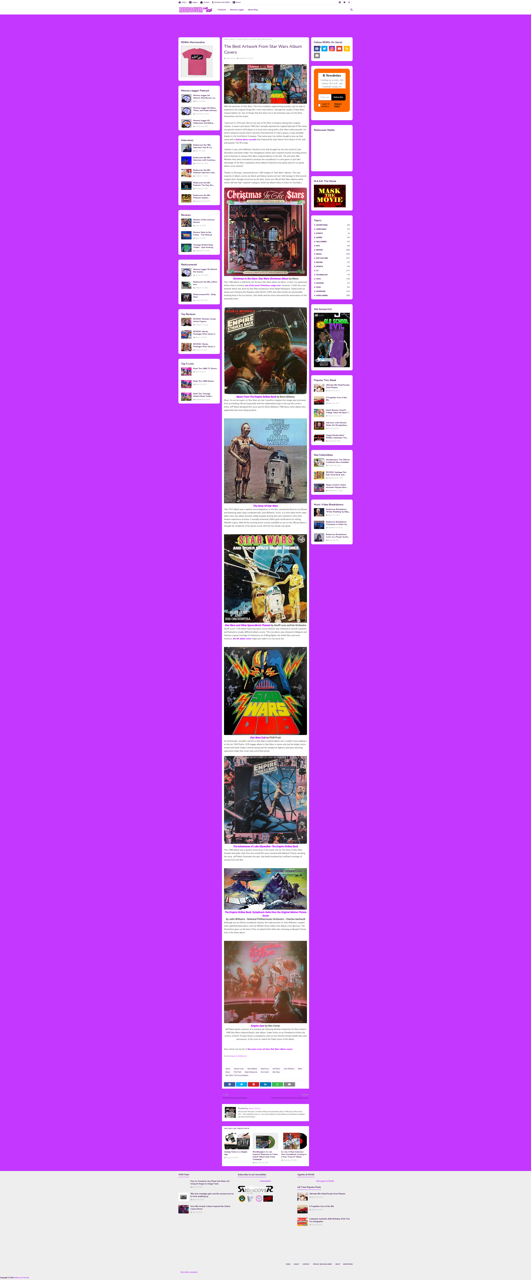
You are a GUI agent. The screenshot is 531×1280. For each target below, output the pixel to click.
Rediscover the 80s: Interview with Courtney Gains (204, 158)
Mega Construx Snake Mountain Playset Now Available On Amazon (336, 486)
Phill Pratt (237, 1072)
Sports (333, 266)
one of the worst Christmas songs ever (262, 285)
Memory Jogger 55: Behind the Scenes (205, 270)
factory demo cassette (246, 139)
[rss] (347, 48)
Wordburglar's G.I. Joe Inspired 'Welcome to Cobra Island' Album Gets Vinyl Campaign (265, 1156)
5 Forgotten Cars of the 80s (336, 398)
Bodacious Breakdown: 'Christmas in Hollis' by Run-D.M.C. (336, 523)
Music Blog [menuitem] (253, 10)
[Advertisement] (265, 25)
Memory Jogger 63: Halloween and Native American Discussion (203, 121)
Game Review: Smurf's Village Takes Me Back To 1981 (338, 411)
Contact (206, 2)
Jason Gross (230, 58)
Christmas (333, 229)
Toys (333, 279)
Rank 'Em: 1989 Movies (203, 381)
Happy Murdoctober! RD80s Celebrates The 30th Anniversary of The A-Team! (337, 436)
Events (333, 233)
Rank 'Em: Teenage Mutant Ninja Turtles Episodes (202, 394)
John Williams (289, 1069)
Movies (333, 250)
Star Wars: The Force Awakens (237, 1075)
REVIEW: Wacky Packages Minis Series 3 (204, 332)
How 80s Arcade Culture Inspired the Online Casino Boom (210, 1207)
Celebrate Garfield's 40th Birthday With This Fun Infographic (329, 1220)
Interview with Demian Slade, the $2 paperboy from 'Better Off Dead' (336, 424)
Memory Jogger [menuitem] (237, 10)
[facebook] (339, 2)
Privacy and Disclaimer (322, 1264)
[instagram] (349, 2)
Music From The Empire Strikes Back (256, 396)
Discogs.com (234, 1056)
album (232, 39)
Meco (300, 1069)
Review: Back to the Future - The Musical (202, 233)
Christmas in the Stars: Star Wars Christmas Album (261, 278)
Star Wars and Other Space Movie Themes (247, 625)
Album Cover (239, 1069)
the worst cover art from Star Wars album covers (270, 1049)
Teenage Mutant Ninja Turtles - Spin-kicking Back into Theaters (203, 246)
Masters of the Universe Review (204, 221)
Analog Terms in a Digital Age (235, 1153)
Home (184, 2)
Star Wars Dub (258, 737)
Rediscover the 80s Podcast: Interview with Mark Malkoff (203, 171)
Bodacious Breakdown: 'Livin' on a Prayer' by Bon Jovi (337, 535)
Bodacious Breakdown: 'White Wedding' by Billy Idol (337, 510)
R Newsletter (265, 1181)
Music (228, 1072)
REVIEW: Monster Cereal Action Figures (204, 320)
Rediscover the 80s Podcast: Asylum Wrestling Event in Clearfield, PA (201, 196)
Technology (333, 275)
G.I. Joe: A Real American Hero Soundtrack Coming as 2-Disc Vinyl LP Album (293, 1154)
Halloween (333, 242)
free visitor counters (188, 1272)
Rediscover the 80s (21, 1278)
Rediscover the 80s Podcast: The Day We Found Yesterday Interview (205, 184)
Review (333, 262)
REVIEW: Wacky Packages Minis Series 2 (204, 345)
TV (333, 271)
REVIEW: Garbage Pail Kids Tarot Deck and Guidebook (336, 473)
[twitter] (344, 2)
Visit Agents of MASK (325, 1181)
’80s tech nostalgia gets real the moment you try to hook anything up (212, 1195)
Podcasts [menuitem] (222, 10)
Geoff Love (265, 1069)
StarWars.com (242, 1056)
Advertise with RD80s (222, 2)
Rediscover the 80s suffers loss (205, 283)
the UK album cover (242, 638)
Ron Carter (265, 1072)
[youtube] (339, 48)
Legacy (195, 2)
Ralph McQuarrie (251, 1072)
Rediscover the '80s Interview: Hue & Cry (202, 146)
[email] (317, 55)
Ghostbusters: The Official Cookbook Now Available (338, 461)
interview (333, 291)
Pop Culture (333, 258)
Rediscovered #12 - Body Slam (204, 295)
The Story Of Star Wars (265, 505)
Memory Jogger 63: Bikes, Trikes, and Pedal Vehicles (205, 109)
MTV (333, 246)
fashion (333, 283)
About (238, 2)
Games (333, 237)
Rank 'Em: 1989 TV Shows (205, 368)
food (333, 287)
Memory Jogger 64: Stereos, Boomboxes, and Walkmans (204, 96)
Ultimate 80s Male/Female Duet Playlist (338, 386)
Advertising (333, 225)
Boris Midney (252, 1069)
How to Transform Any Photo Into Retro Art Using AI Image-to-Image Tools (209, 1182)
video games (333, 295)
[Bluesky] (324, 55)
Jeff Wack (276, 1069)
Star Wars (276, 1072)
